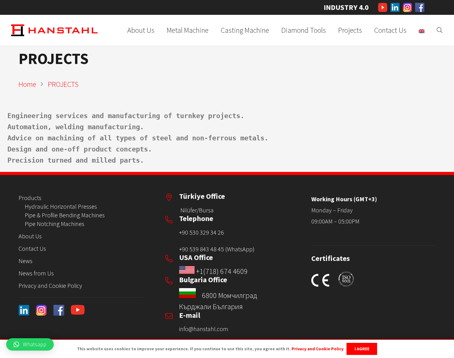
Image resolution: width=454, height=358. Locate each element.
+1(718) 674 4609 (222, 271)
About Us (30, 236)
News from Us (36, 273)
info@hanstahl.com (203, 329)
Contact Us (32, 248)
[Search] (439, 30)
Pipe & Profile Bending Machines (65, 215)
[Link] (382, 7)
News (25, 261)
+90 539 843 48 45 (201, 249)
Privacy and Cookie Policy (50, 285)
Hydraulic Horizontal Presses (61, 206)
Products (30, 198)
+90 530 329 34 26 (201, 232)
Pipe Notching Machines (54, 224)
